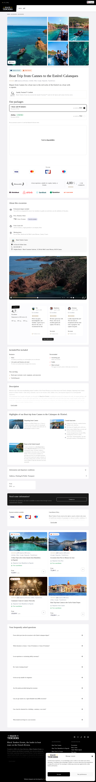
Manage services (52, 769)
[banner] (48, 184)
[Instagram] (78, 737)
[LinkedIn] (84, 737)
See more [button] (52, 331)
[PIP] (83, 298)
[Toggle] (14, 405)
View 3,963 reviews (48, 339)
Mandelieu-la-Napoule (60, 748)
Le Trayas (57, 751)
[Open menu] (21, 8)
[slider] (36, 298)
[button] (92, 756)
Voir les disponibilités (48, 140)
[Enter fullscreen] (85, 298)
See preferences (82, 774)
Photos (12, 62)
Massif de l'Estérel (44, 396)
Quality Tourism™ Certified (24, 92)
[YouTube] (88, 737)
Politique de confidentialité (74, 778)
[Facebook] (74, 737)
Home (8, 14)
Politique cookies (63, 778)
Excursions (14, 14)
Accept (59, 774)
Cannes (56, 745)
